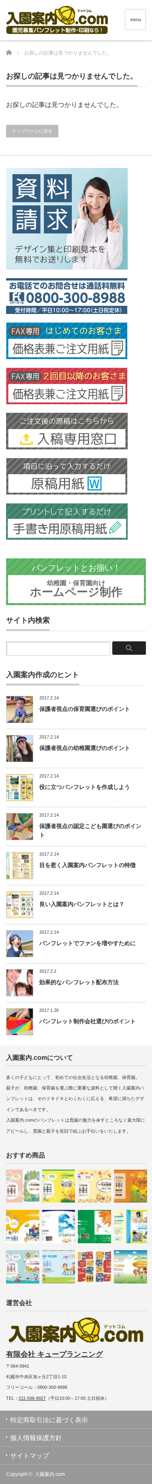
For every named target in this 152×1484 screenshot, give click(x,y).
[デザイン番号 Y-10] (130, 1267)
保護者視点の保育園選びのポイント (84, 709)
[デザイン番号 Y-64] (130, 1226)
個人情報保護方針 (36, 1437)
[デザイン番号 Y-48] (94, 1267)
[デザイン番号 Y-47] (94, 1186)
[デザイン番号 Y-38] (94, 1226)
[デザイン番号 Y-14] (58, 1267)
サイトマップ (29, 1455)
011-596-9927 (32, 1398)
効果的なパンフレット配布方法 (79, 982)
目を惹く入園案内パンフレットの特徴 (87, 865)
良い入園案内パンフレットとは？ (81, 904)
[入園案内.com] (79, 21)
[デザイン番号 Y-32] (22, 1267)
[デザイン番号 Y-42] (58, 1226)
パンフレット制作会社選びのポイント (87, 1021)
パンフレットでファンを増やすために (87, 943)
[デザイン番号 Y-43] (58, 1186)
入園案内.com (50, 1474)
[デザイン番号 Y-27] (130, 1186)
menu (135, 19)
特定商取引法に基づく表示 (49, 1419)
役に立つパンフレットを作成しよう (84, 787)
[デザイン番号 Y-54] (22, 1186)
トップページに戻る (32, 131)
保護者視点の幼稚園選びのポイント (84, 748)
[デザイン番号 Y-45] (22, 1226)
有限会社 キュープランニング (54, 1354)
